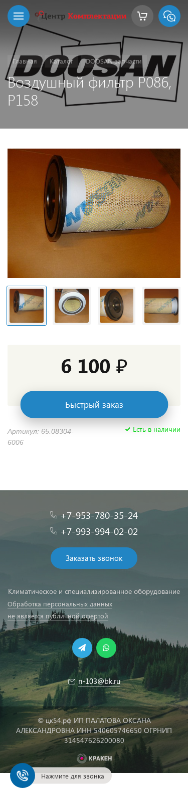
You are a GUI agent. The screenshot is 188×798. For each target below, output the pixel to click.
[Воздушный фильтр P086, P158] (94, 213)
